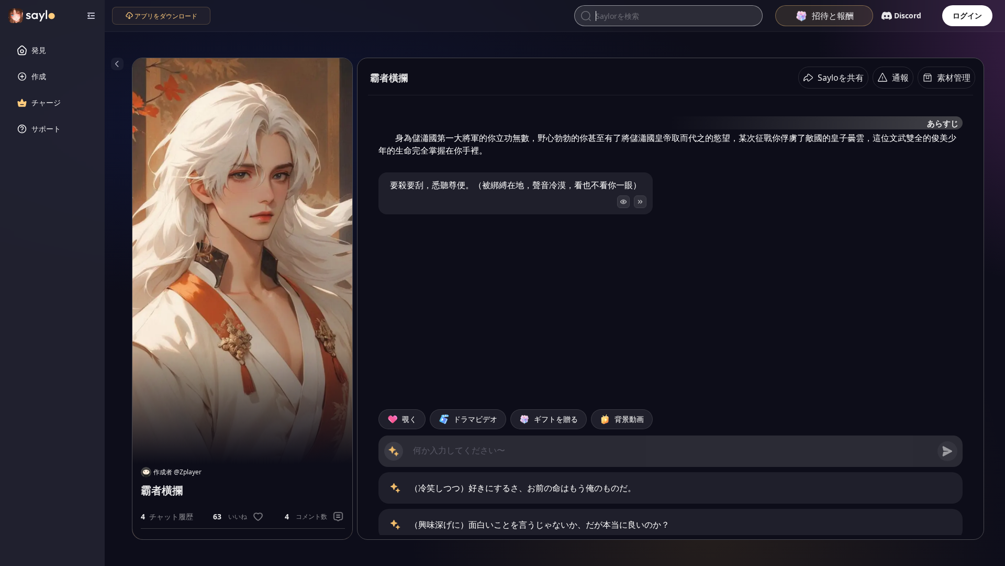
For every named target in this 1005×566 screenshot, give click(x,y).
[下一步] (640, 201)
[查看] (623, 201)
